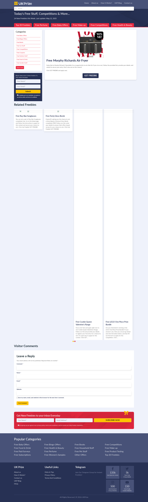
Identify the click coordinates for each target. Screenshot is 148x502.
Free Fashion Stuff (22, 56)
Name (19, 372)
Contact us (128, 3)
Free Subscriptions (22, 455)
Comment (20, 364)
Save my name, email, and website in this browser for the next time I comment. (41, 397)
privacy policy (41, 425)
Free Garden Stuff (22, 63)
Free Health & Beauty (122, 25)
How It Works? (106, 3)
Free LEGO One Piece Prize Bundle (117, 323)
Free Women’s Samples (54, 455)
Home (86, 3)
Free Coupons (21, 52)
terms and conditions (52, 425)
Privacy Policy (50, 475)
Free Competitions (99, 25)
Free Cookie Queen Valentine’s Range (84, 323)
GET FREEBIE (90, 76)
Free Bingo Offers (22, 39)
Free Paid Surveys (22, 451)
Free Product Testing (114, 451)
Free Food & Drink (22, 59)
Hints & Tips (49, 472)
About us (94, 3)
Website (19, 389)
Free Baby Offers (60, 25)
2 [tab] (75, 341)
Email (19, 381)
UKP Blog (118, 3)
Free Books (20, 42)
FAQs (16, 484)
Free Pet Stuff (81, 451)
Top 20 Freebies (23, 25)
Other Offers (80, 455)
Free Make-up (79, 25)
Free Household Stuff (84, 448)
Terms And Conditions (53, 478)
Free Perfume (41, 25)
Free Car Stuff (21, 46)
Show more (20, 67)
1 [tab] (73, 341)
